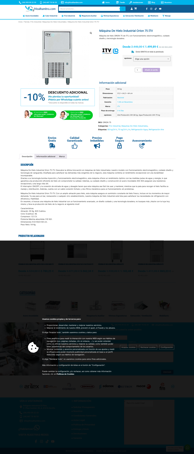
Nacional (120, 98)
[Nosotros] (162, 2)
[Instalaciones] (130, 2)
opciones (128, 58)
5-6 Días (120, 111)
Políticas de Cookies (65, 374)
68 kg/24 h (112, 129)
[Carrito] (135, 8)
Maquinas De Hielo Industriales (54, 22)
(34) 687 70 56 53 (50, 2)
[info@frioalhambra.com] (62, 2)
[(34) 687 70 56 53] (41, 2)
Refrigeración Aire (156, 129)
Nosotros (168, 2)
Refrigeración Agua (139, 129)
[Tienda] (117, 2)
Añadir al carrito (151, 70)
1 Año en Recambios (125, 102)
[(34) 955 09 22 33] (20, 2)
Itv (129, 129)
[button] (91, 33)
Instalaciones (138, 2)
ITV (118, 106)
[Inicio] (103, 2)
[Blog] (149, 2)
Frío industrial (36, 22)
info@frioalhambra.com (74, 2)
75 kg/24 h (122, 129)
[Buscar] (123, 9)
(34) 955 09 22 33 (29, 2)
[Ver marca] (110, 60)
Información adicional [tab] (45, 156)
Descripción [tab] (27, 156)
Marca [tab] (62, 156)
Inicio (108, 2)
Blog (153, 2)
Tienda (122, 2)
